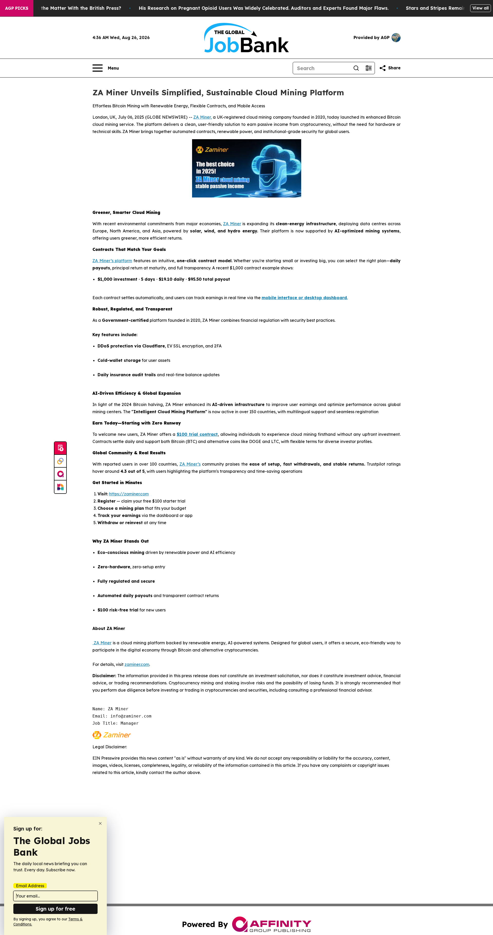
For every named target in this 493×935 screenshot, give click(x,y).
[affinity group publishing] (60, 474)
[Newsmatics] (60, 486)
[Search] (356, 68)
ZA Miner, (202, 117)
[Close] (100, 823)
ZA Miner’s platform (112, 260)
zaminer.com (137, 664)
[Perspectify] (60, 461)
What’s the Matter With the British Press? (72, 8)
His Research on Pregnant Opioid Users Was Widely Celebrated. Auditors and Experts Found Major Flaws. (263, 8)
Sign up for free (55, 908)
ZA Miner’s (190, 464)
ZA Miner (232, 223)
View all (480, 8)
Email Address (30, 885)
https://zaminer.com (129, 493)
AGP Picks (16, 8)
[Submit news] (60, 448)
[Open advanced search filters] (368, 68)
